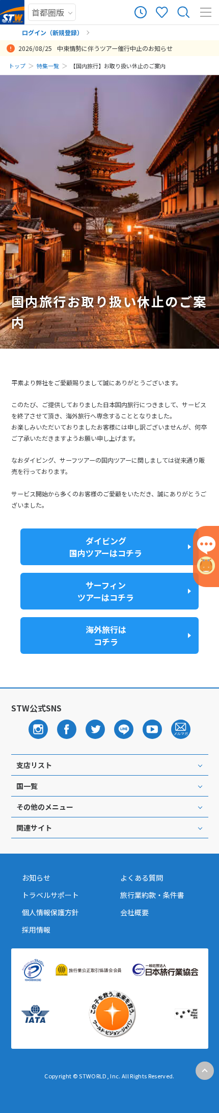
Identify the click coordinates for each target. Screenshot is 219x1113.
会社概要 (134, 912)
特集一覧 (48, 66)
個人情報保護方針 (50, 912)
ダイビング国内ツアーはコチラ (105, 547)
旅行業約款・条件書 (152, 894)
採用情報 (36, 929)
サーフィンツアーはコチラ (105, 591)
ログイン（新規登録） (52, 32)
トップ (17, 66)
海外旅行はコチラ (106, 635)
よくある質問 (141, 877)
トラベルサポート (50, 894)
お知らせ (36, 877)
